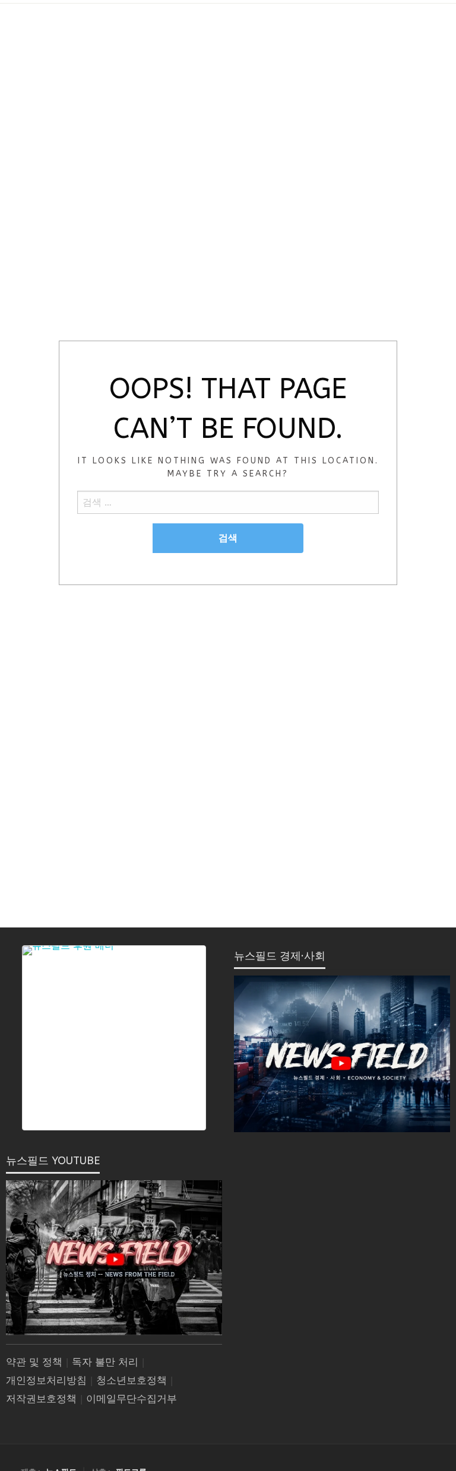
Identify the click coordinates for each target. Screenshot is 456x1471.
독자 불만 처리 (105, 1362)
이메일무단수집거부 (131, 1399)
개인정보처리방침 (46, 1380)
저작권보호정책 (41, 1399)
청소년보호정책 (131, 1380)
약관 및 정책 (34, 1362)
